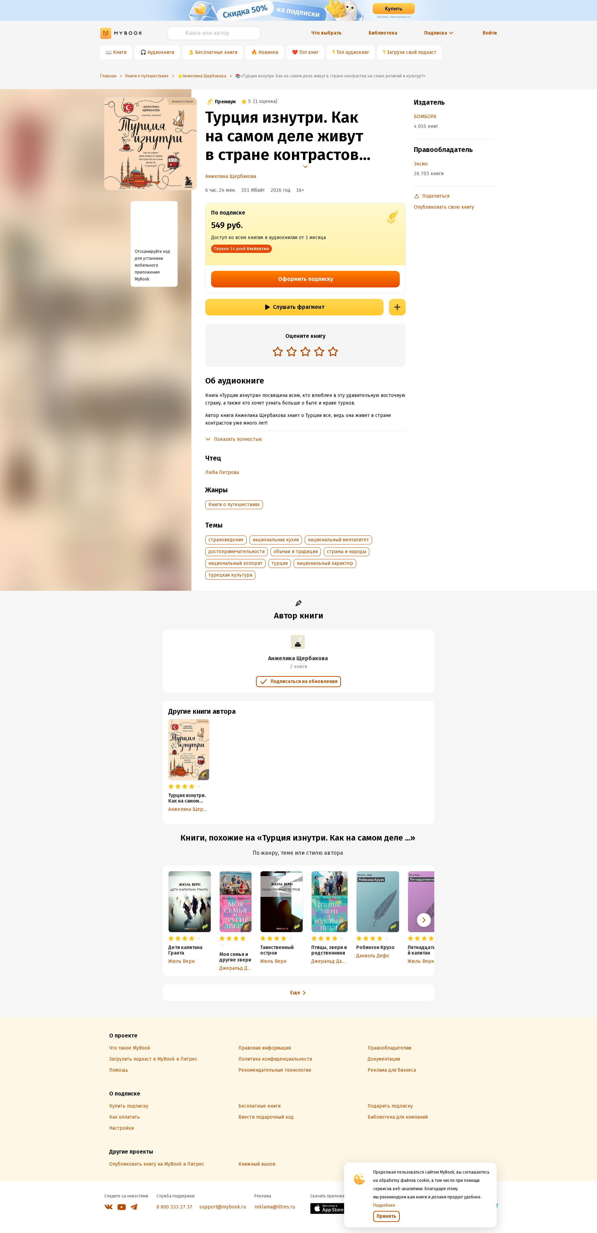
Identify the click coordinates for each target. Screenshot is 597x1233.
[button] (424, 920)
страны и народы (346, 551)
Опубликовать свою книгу (444, 207)
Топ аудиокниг (353, 52)
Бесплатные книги (216, 52)
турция (280, 563)
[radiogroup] (305, 352)
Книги (119, 52)
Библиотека (383, 33)
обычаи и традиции (296, 551)
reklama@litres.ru (274, 1207)
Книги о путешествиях (234, 505)
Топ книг (309, 52)
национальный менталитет (338, 540)
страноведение (226, 540)
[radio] (277, 351)
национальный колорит (235, 563)
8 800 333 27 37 (174, 1207)
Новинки (268, 52)
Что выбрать (326, 33)
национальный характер (325, 563)
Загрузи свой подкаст (411, 52)
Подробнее (384, 1205)
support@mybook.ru (222, 1207)
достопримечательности (236, 551)
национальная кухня (276, 540)
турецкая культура (230, 575)
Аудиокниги (161, 52)
